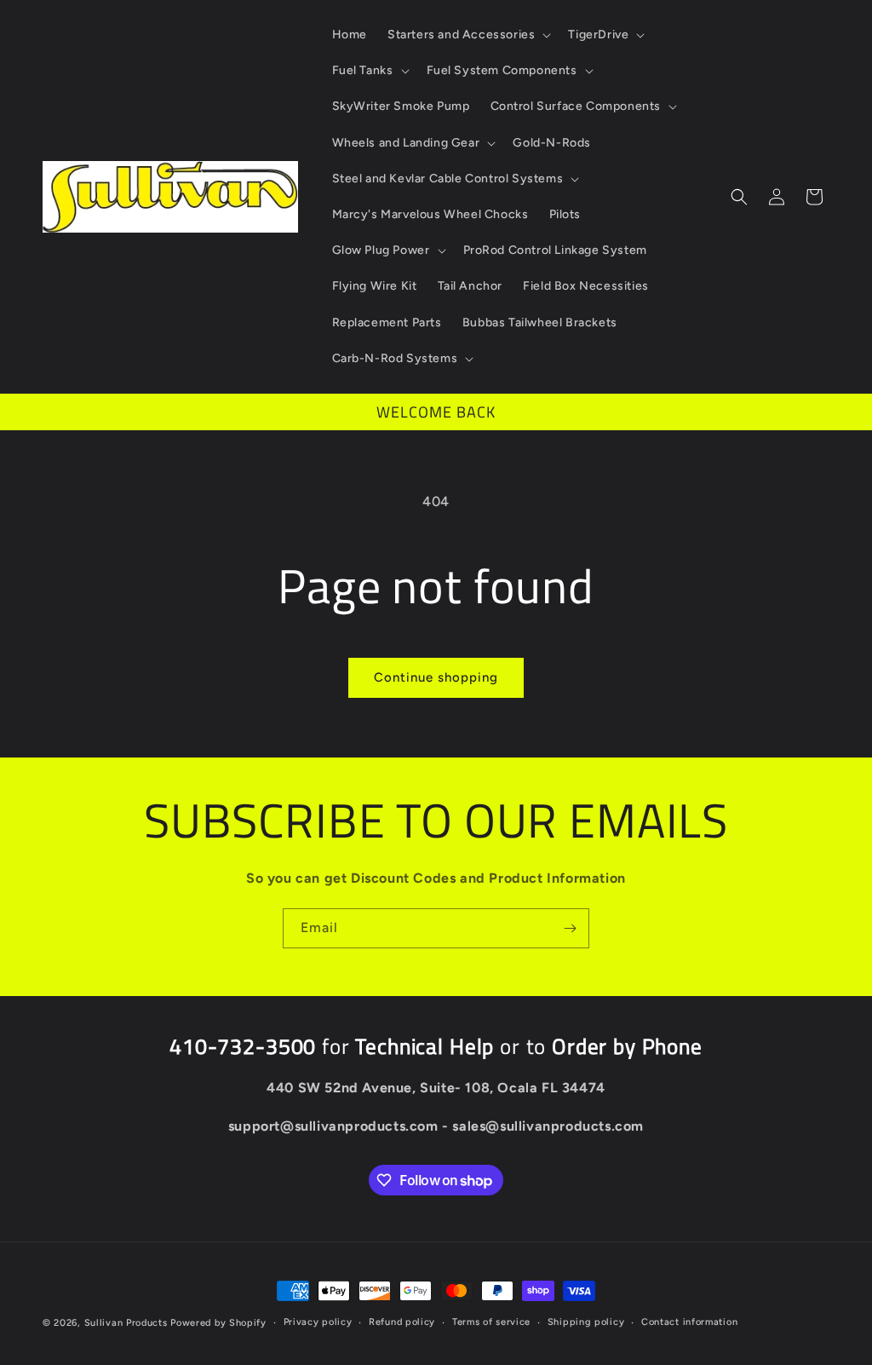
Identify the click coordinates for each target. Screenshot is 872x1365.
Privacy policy (318, 1322)
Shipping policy (586, 1322)
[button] (467, 35)
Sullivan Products (126, 1322)
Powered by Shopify (218, 1322)
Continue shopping (436, 677)
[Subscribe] (569, 928)
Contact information (689, 1322)
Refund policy (402, 1322)
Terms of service (491, 1322)
